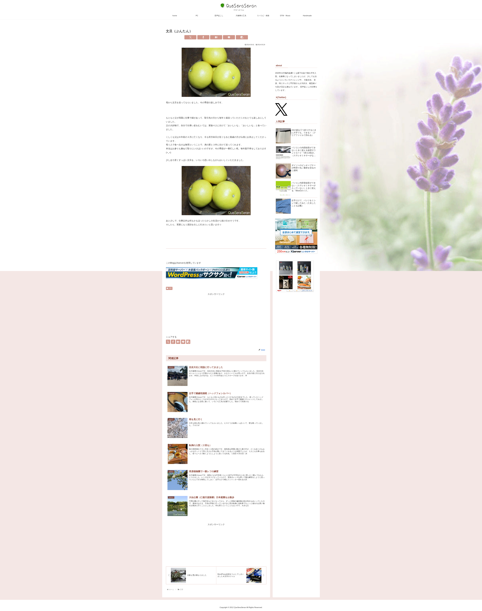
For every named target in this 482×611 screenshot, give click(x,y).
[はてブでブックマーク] (216, 37)
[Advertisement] (216, 313)
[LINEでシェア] (229, 37)
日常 (170, 288)
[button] (242, 37)
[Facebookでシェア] (203, 37)
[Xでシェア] (190, 37)
